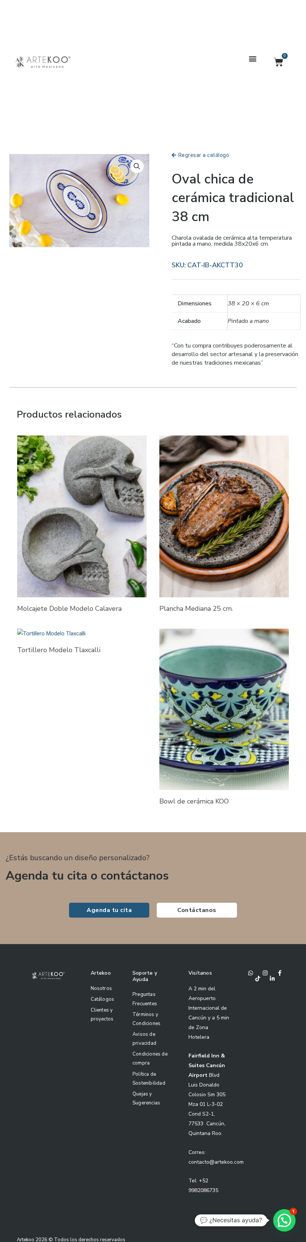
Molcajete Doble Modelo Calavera (69, 608)
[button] (252, 58)
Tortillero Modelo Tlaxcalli (58, 649)
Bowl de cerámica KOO (194, 801)
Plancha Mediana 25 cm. (196, 608)
